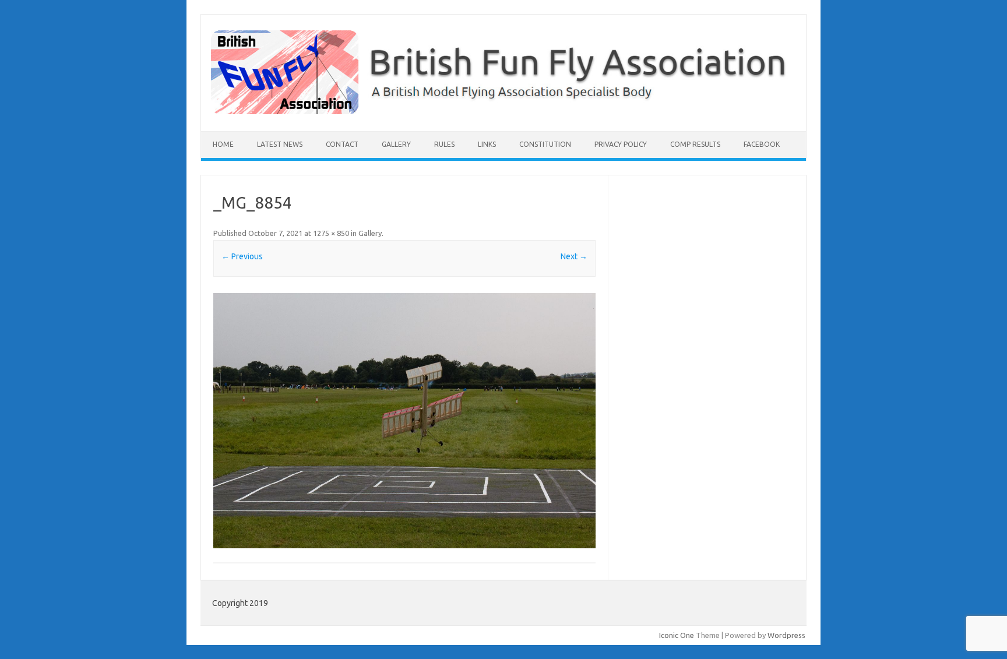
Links (487, 144)
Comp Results (695, 144)
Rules (444, 144)
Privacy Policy (620, 144)
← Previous (242, 256)
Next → (574, 256)
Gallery (396, 144)
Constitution (545, 144)
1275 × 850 (331, 233)
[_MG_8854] (404, 420)
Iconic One (676, 635)
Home (223, 144)
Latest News (279, 144)
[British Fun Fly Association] (503, 111)
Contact (342, 144)
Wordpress (786, 635)
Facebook (762, 144)
